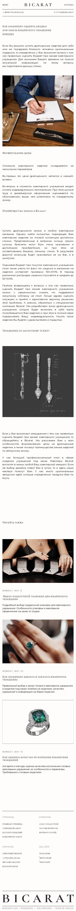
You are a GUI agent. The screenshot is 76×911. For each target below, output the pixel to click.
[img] (38, 4)
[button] (27, 908)
